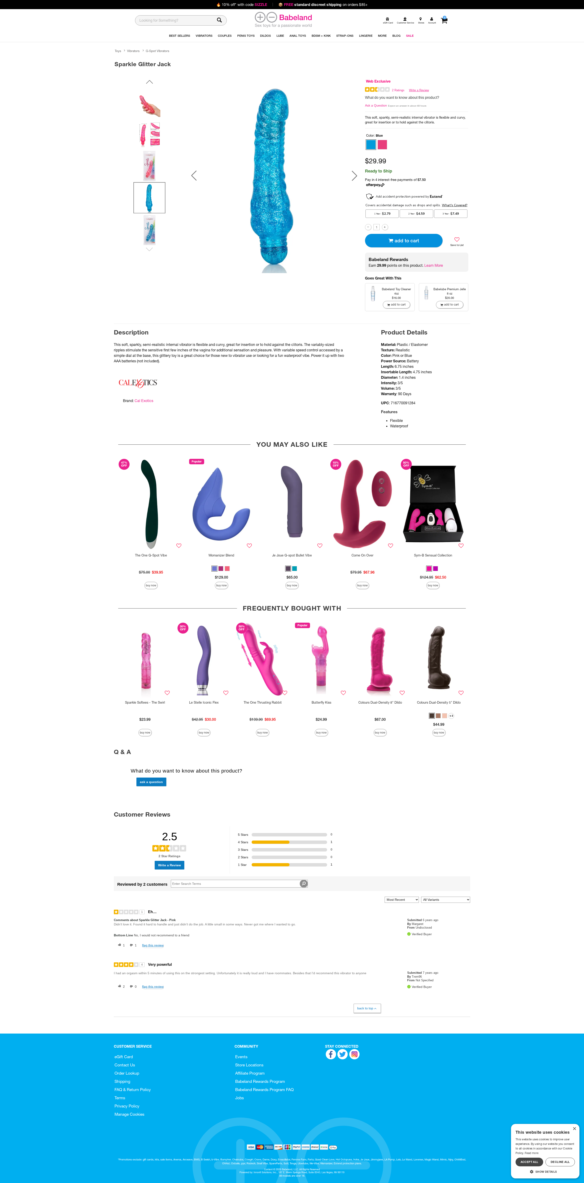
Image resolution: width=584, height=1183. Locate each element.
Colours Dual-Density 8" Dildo (380, 702)
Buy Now (151, 585)
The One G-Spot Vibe (151, 555)
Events (241, 1056)
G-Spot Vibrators (157, 51)
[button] (194, 176)
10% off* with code (241, 4)
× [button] (574, 1129)
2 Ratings (398, 90)
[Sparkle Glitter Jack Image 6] (274, 175)
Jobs (239, 1097)
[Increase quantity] (385, 227)
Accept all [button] (529, 1162)
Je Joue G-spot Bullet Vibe (292, 555)
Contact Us (125, 1065)
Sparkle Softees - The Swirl (145, 702)
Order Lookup (127, 1073)
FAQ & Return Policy (133, 1089)
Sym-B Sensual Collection (433, 555)
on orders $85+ (323, 4)
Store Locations (249, 1065)
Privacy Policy (127, 1106)
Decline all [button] (560, 1162)
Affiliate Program (250, 1073)
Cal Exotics (144, 400)
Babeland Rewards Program (260, 1081)
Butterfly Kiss (321, 702)
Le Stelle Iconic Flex (204, 702)
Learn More (433, 265)
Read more (531, 1153)
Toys (118, 51)
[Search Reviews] (304, 884)
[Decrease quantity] (368, 227)
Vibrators (133, 51)
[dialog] (545, 1151)
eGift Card (124, 1056)
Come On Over (362, 555)
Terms (120, 1097)
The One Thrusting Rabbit (263, 702)
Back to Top (365, 1008)
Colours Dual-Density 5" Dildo (439, 702)
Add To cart (407, 240)
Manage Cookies (129, 1114)
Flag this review (153, 945)
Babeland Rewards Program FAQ (264, 1089)
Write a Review (419, 90)
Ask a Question (376, 105)
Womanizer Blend (221, 555)
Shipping (122, 1081)
